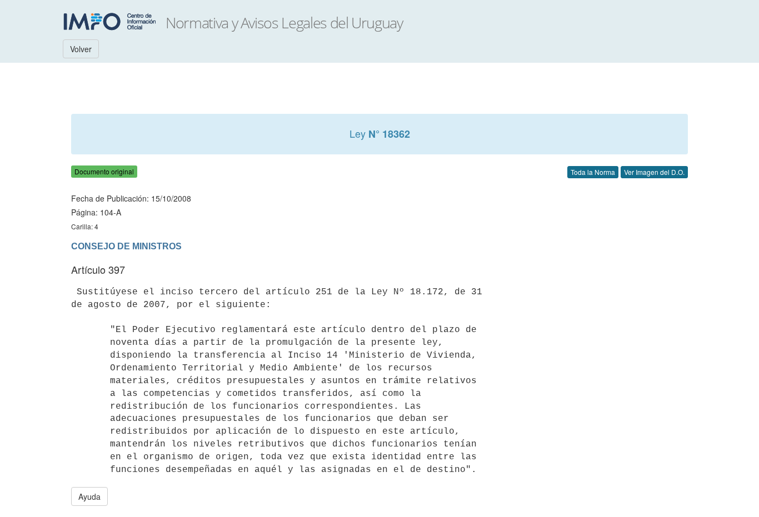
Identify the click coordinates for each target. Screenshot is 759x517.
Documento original (104, 171)
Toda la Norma (593, 172)
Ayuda (89, 496)
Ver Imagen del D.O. (654, 172)
